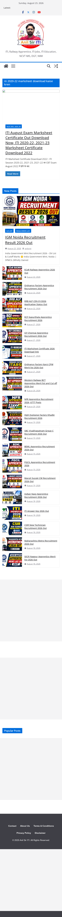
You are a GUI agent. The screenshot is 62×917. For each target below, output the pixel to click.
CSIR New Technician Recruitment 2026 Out (35, 527)
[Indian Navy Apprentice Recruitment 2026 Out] (12, 498)
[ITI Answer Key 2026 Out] (12, 513)
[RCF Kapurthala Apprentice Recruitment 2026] (12, 321)
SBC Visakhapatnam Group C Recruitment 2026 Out (39, 432)
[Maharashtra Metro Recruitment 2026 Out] (12, 544)
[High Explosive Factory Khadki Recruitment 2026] (12, 419)
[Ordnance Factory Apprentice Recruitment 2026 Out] (12, 289)
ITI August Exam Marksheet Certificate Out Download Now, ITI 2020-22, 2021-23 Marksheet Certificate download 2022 (28, 142)
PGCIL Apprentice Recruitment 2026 (39, 464)
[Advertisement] (31, 610)
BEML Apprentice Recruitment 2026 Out (39, 448)
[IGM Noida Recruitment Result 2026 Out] (31, 211)
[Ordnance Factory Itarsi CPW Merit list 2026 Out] (12, 368)
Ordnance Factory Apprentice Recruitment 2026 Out (39, 287)
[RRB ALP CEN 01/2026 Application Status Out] (12, 305)
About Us (25, 826)
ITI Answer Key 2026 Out (36, 511)
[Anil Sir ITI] (6, 66)
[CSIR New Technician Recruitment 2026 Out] (12, 529)
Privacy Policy (24, 833)
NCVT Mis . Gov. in (14, 126)
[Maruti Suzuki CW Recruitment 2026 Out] (12, 482)
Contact (12, 826)
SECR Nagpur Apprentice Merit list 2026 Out (40, 558)
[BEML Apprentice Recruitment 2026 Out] (12, 450)
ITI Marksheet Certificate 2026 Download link (39, 350)
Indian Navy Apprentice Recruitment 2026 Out (36, 495)
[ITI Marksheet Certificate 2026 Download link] (12, 352)
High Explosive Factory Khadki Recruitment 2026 (39, 417)
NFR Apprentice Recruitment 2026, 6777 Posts (38, 401)
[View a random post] (56, 66)
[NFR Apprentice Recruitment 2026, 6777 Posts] (12, 403)
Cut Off (9, 231)
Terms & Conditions (44, 826)
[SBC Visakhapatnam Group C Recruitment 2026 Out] (12, 434)
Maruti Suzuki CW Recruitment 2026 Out (40, 480)
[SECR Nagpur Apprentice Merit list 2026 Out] (12, 560)
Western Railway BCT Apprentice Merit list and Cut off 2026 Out (40, 383)
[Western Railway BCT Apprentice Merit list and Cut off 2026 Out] (12, 385)
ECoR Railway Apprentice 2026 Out (39, 271)
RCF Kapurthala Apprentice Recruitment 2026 (38, 319)
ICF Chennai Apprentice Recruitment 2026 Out (36, 334)
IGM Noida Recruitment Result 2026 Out (25, 240)
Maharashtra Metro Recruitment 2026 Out (40, 542)
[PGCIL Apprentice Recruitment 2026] (12, 466)
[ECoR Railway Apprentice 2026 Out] (12, 273)
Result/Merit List (23, 231)
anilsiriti (28, 248)
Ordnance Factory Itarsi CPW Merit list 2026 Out (38, 366)
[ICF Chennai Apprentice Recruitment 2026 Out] (12, 336)
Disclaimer (40, 833)
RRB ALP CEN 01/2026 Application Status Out (35, 303)
